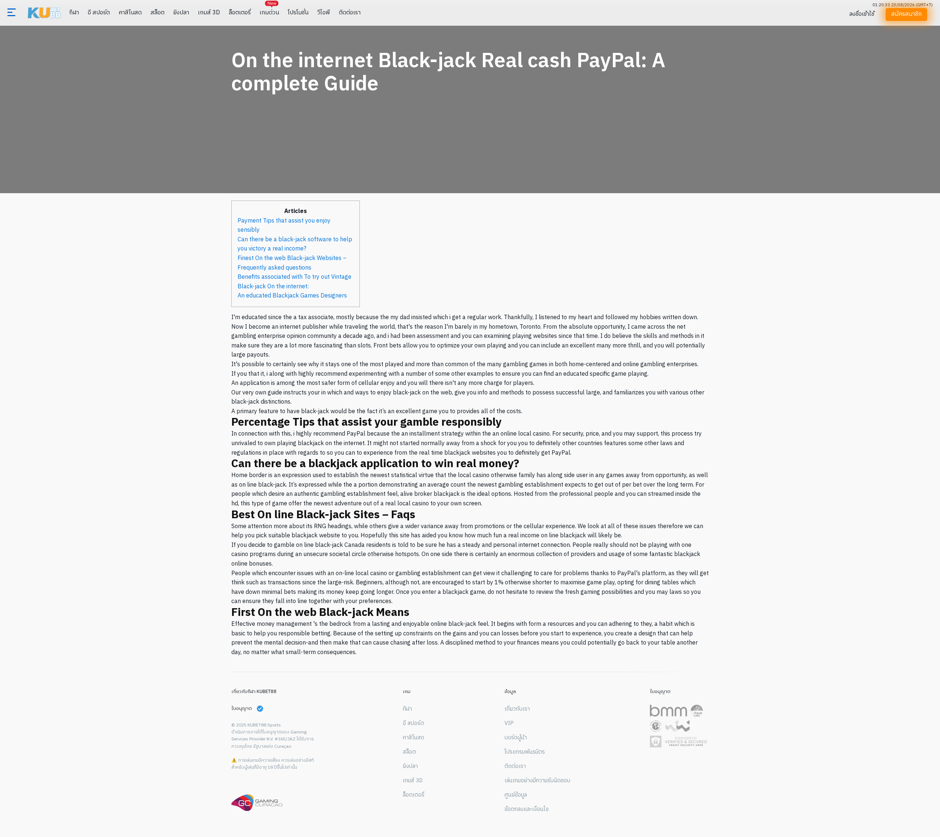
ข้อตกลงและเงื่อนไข (527, 809)
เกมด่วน (269, 13)
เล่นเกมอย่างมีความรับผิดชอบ (537, 780)
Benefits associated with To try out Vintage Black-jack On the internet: (294, 282)
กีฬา (74, 13)
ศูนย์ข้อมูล (516, 795)
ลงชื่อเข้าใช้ (861, 14)
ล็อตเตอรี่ (240, 13)
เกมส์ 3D (209, 13)
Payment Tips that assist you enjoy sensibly (284, 225)
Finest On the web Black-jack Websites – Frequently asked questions (292, 263)
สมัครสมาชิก (906, 14)
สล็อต (157, 13)
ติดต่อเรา (350, 13)
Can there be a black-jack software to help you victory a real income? (295, 244)
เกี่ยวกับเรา (517, 709)
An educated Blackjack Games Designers (292, 296)
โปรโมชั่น (298, 13)
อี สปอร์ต (99, 13)
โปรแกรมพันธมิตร (525, 752)
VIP (509, 723)
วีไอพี (323, 13)
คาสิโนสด (130, 13)
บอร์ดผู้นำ (516, 737)
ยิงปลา (181, 13)
